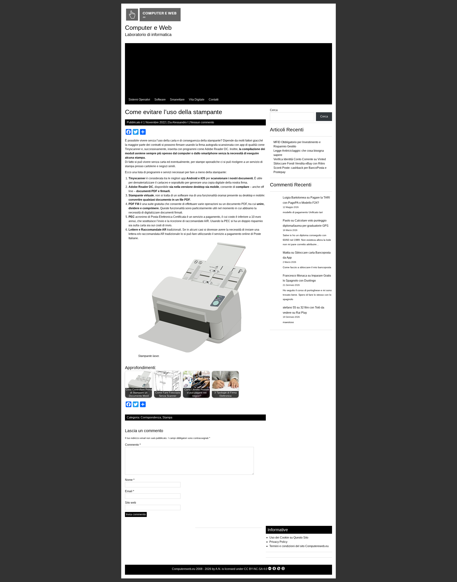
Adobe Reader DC (141, 186)
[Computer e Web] (153, 21)
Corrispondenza (151, 417)
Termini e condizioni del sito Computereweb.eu (299, 546)
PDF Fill (134, 203)
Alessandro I (180, 122)
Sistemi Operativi (139, 99)
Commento (133, 444)
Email (129, 491)
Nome (129, 479)
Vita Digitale (196, 99)
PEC (132, 216)
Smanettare (177, 99)
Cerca (274, 110)
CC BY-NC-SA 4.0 (255, 568)
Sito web (130, 502)
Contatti (214, 99)
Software (160, 99)
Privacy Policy (278, 541)
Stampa (167, 417)
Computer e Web (148, 27)
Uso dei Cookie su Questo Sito (288, 537)
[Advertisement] (228, 68)
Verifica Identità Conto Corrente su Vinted (299, 159)
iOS (202, 178)
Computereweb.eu (183, 568)
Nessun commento (202, 122)
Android (191, 178)
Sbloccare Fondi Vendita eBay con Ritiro (299, 163)
